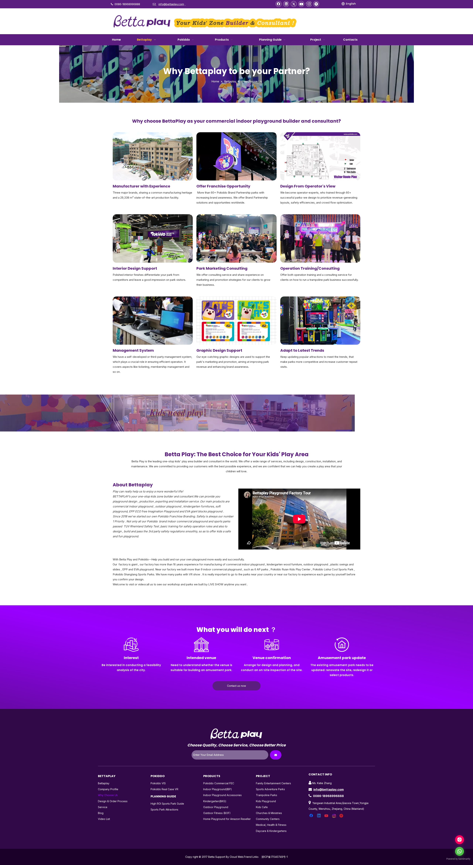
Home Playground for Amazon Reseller (227, 818)
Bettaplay (103, 783)
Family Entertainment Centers (273, 783)
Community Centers (268, 818)
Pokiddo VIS (158, 783)
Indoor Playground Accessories (222, 795)
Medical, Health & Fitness (271, 824)
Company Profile (108, 789)
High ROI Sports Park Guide (167, 803)
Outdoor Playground (215, 807)
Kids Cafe (262, 807)
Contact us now (236, 685)
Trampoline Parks (266, 795)
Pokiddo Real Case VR (164, 789)
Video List (104, 818)
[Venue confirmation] (271, 644)
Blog (100, 813)
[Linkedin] (286, 4)
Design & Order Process (112, 801)
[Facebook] (279, 4)
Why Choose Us (108, 795)
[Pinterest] (316, 4)
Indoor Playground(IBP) (217, 789)
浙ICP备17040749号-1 (274, 856)
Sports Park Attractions (164, 809)
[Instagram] (309, 4)
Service (102, 807)
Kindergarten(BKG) (214, 801)
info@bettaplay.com (328, 789)
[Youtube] (301, 4)
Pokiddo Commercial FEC (218, 783)
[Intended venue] (201, 644)
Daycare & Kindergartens (271, 830)
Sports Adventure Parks (270, 789)
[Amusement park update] (341, 644)
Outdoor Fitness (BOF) (217, 813)
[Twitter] (294, 4)
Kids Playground (266, 801)
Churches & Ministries (269, 813)
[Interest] (131, 644)
